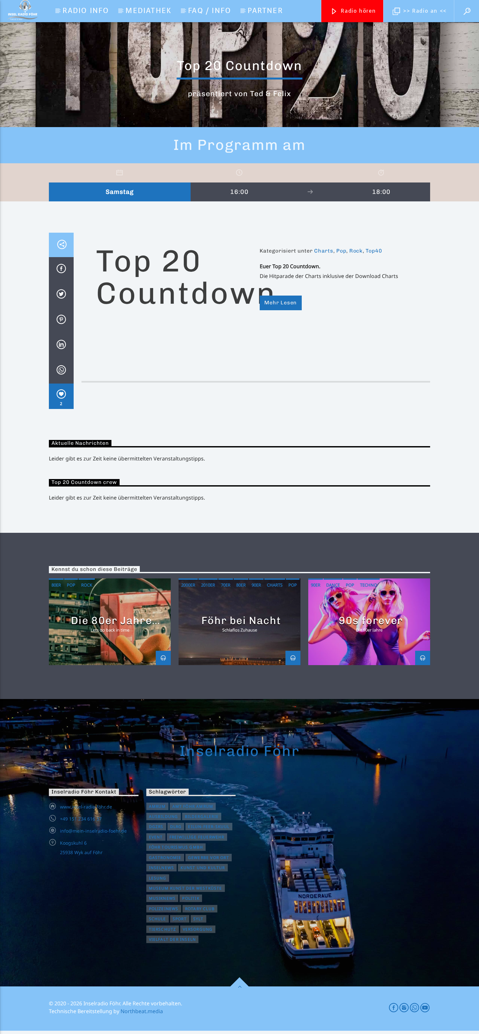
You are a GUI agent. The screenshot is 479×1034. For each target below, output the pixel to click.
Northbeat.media (142, 1011)
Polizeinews (164, 908)
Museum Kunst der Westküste (185, 888)
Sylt (198, 919)
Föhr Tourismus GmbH (176, 847)
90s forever (371, 620)
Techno (368, 585)
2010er (208, 585)
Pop (341, 251)
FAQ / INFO (209, 10)
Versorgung (198, 929)
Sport (180, 919)
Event (156, 837)
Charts (323, 251)
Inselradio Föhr (239, 751)
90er (256, 585)
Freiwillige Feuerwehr (197, 837)
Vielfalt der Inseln (172, 939)
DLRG (176, 826)
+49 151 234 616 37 (81, 819)
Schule (157, 919)
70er (225, 585)
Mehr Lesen (280, 302)
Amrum (157, 806)
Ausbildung (163, 816)
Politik (190, 898)
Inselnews (161, 867)
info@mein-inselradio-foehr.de (93, 831)
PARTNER (265, 10)
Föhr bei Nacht (241, 620)
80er (56, 585)
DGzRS (156, 826)
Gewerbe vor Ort (208, 857)
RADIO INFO (86, 10)
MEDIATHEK (148, 10)
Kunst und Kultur (203, 867)
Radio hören (357, 10)
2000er (188, 585)
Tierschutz (162, 929)
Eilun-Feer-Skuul (208, 826)
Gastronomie (165, 857)
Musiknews (162, 898)
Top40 (374, 251)
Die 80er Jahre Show (111, 626)
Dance (333, 585)
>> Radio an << (424, 10)
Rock (356, 251)
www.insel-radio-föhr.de (86, 807)
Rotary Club (200, 908)
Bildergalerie (202, 816)
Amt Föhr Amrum (192, 806)
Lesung (158, 878)
